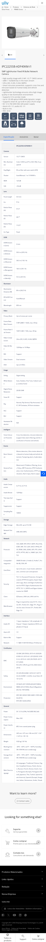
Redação (5, 886)
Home (6, 7)
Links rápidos (8, 879)
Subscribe (6, 902)
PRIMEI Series (18, 9)
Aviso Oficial (6, 928)
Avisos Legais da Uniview (10, 930)
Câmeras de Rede (29, 7)
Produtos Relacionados (12, 872)
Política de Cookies (34, 928)
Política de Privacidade (18, 928)
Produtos (16, 7)
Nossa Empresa (9, 894)
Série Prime (5, 9)
